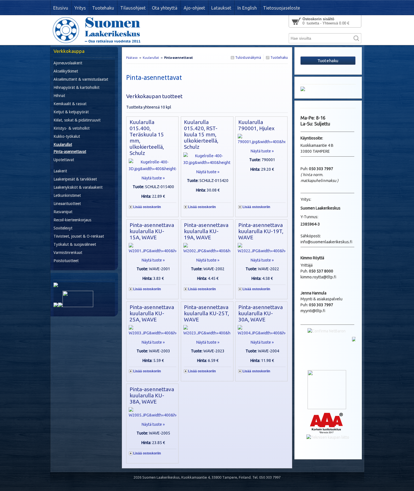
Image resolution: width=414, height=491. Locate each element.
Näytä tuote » (153, 178)
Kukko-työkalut (67, 136)
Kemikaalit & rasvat (70, 104)
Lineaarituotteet (67, 203)
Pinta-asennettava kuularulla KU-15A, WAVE (152, 231)
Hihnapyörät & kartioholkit (76, 87)
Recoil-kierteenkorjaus (72, 220)
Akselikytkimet (66, 71)
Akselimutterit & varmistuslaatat (81, 79)
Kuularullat (151, 57)
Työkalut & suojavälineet (75, 244)
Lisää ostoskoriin (147, 207)
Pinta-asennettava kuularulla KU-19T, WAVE (260, 231)
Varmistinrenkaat (68, 252)
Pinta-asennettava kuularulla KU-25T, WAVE (206, 313)
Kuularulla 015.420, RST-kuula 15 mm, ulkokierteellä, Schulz (201, 134)
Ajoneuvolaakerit (68, 63)
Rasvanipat (63, 212)
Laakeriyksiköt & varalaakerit (78, 187)
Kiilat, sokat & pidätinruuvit (77, 120)
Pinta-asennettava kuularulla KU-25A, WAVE (152, 313)
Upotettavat (64, 159)
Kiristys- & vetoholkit (72, 128)
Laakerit (60, 171)
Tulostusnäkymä (247, 57)
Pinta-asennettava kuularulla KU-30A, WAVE (260, 313)
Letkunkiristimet (67, 195)
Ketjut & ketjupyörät (71, 112)
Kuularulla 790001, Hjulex (256, 125)
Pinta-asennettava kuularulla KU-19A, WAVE (206, 231)
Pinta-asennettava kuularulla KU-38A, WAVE (152, 395)
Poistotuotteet (66, 260)
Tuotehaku (279, 57)
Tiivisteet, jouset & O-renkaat (79, 236)
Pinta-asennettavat (70, 151)
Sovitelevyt (63, 228)
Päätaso (132, 57)
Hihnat (59, 95)
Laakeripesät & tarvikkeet (75, 179)
